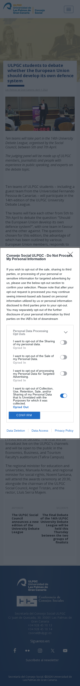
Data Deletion (16, 430)
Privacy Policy (64, 430)
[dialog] (40, 343)
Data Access (40, 430)
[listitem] (40, 332)
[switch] (63, 342)
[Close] (72, 256)
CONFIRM (24, 415)
